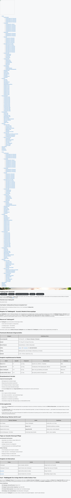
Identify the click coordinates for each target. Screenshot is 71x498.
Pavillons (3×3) (6, 86)
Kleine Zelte (6, 113)
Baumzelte (8, 64)
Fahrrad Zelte (8, 144)
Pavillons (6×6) (6, 88)
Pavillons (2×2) (6, 85)
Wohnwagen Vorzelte (10, 139)
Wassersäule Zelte (7, 116)
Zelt (13, 297)
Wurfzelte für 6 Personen (10, 50)
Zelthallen (7, 66)
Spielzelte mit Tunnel (9, 131)
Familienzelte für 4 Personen (11, 18)
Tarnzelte (5, 121)
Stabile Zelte (6, 122)
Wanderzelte (8, 59)
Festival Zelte (6, 72)
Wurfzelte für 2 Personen (10, 46)
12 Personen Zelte (7, 109)
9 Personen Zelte (7, 106)
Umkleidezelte (8, 54)
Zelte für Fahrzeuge (7, 137)
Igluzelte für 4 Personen (10, 40)
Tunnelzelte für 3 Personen (11, 26)
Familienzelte (6, 17)
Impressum (4, 148)
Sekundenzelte (6, 73)
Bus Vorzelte (8, 145)
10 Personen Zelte (7, 107)
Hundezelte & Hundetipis (10, 136)
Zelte (3, 16)
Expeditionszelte (9, 62)
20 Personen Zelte (7, 110)
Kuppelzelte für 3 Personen (11, 34)
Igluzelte (5, 36)
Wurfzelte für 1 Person (10, 44)
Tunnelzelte (6, 158)
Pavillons (3, 78)
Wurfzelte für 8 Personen (10, 51)
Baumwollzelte (6, 117)
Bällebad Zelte (8, 129)
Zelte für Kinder (7, 124)
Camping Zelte (6, 53)
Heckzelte (7, 141)
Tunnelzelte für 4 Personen (11, 27)
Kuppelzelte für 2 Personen (11, 33)
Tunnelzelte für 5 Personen (11, 28)
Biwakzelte (8, 63)
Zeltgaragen (8, 138)
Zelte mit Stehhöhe (7, 255)
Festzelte (5, 79)
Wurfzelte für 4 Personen (10, 48)
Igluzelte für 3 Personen (10, 39)
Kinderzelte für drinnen (10, 128)
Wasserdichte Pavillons (8, 84)
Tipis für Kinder (8, 125)
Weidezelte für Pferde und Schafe (12, 133)
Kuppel (20, 347)
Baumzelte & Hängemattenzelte (22, 294)
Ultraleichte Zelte (7, 115)
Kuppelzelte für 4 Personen (11, 35)
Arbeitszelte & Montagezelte (11, 69)
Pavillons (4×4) (6, 87)
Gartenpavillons (7, 81)
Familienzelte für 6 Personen (11, 20)
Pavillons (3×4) (6, 91)
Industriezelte (6, 65)
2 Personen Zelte (7, 98)
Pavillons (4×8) (6, 94)
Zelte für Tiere (6, 132)
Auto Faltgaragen (9, 143)
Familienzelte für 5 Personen (11, 19)
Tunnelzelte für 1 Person (10, 24)
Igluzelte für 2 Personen (10, 173)
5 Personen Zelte (7, 101)
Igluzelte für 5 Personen (10, 41)
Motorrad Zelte (8, 140)
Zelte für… (4, 123)
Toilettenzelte (8, 55)
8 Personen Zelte (7, 240)
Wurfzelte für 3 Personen (10, 47)
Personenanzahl (5, 95)
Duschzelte (8, 56)
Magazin (3, 147)
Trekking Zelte (6, 58)
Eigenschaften (4, 111)
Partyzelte (6, 80)
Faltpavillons (6, 83)
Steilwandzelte (8, 61)
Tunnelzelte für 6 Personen (11, 29)
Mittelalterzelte (6, 70)
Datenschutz (4, 150)
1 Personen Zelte (7, 96)
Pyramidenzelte (7, 76)
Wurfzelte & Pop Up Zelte (8, 43)
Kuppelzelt (2, 470)
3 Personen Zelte (7, 99)
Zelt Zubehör (4, 146)
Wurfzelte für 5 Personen (10, 49)
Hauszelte (5, 74)
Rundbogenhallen (9, 68)
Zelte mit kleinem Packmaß (9, 118)
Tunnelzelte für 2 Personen (11, 25)
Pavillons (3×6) (6, 92)
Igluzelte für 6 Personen (10, 42)
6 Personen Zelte (7, 102)
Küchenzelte (8, 57)
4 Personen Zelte (7, 100)
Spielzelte (7, 130)
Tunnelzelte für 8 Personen (11, 31)
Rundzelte (5, 77)
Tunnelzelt (25, 347)
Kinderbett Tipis (9, 126)
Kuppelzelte (6, 32)
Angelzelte (6, 71)
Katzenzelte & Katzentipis (10, 270)
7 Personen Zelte (7, 103)
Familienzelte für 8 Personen (11, 21)
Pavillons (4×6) (6, 93)
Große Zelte (6, 114)
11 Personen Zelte (7, 108)
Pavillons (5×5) (6, 89)
